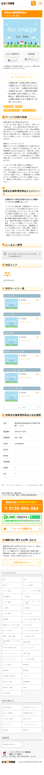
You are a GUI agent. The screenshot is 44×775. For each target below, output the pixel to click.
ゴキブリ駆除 (7, 602)
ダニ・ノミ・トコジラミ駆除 (32, 591)
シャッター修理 (28, 585)
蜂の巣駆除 (6, 596)
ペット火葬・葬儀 (28, 659)
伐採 (24, 579)
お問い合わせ (27, 719)
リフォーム (26, 676)
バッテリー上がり (28, 647)
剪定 (4, 579)
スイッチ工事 (7, 630)
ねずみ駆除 (26, 608)
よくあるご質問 (7, 719)
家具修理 (26, 664)
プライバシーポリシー (30, 724)
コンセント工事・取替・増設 (32, 619)
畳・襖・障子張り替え (9, 647)
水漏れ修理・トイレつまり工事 (12, 642)
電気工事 (17, 493)
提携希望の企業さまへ (9, 744)
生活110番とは (7, 707)
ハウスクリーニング (9, 653)
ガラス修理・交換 (28, 636)
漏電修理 (5, 619)
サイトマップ (7, 724)
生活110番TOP (7, 493)
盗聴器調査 (26, 682)
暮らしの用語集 (7, 713)
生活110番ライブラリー (30, 707)
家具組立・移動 (7, 687)
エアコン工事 (27, 625)
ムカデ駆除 (26, 596)
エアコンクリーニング (9, 659)
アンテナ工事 (27, 613)
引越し (25, 687)
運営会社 (26, 730)
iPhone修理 (6, 693)
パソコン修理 (7, 664)
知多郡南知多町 (8, 280)
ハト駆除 (5, 608)
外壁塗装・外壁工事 (9, 676)
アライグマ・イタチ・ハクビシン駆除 (32, 602)
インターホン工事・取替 (10, 495)
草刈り (5, 585)
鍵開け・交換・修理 (9, 636)
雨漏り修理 (26, 642)
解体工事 (26, 670)
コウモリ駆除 (7, 613)
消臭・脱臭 (26, 653)
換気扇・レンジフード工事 (11, 625)
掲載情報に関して (28, 713)
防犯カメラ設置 (7, 682)
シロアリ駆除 (7, 591)
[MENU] (40, 3)
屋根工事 (5, 670)
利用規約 (5, 730)
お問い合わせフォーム (22, 562)
